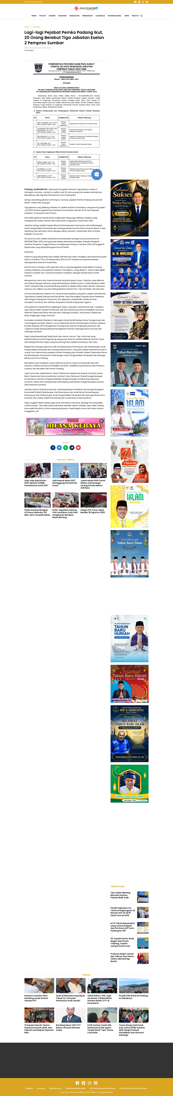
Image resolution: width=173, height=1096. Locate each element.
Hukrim (52, 16)
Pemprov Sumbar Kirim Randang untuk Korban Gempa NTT (36, 998)
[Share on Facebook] (52, 447)
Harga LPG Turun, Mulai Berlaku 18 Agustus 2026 (93, 511)
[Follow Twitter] (139, 2)
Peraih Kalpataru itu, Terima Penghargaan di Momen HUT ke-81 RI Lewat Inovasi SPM (123, 912)
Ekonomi (62, 16)
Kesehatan (74, 16)
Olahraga (100, 16)
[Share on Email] (78, 447)
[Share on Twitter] (59, 447)
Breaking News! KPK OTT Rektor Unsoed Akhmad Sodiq (68, 1027)
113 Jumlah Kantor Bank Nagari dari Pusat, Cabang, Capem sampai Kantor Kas (122, 942)
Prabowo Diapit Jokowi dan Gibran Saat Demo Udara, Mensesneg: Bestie (122, 958)
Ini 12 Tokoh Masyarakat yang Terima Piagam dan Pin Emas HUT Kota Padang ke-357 (123, 927)
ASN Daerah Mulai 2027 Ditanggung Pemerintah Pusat (64, 483)
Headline (36, 27)
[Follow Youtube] (147, 2)
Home (26, 27)
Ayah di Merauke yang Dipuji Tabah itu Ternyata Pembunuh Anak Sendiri (70, 998)
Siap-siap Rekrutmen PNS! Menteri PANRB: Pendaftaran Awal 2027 (36, 483)
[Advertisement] (130, 63)
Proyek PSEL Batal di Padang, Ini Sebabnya (133, 997)
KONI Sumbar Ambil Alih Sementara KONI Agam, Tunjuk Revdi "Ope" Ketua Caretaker (100, 1029)
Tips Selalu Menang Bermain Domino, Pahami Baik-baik (120, 895)
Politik (42, 16)
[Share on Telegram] (71, 447)
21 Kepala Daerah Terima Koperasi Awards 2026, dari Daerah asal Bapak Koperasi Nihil (38, 1029)
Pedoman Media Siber (75, 1088)
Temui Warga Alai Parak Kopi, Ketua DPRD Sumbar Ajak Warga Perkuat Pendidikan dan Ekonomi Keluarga (132, 1030)
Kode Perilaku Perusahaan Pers (133, 1088)
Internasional (114, 16)
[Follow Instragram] (89, 1083)
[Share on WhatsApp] (65, 447)
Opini (126, 16)
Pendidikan (87, 16)
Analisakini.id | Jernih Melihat (85, 1092)
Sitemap (41, 1088)
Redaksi (29, 1088)
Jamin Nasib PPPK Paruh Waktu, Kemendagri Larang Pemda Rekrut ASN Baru (93, 484)
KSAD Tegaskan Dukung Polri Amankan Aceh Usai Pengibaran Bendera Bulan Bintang (65, 514)
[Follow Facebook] (135, 2)
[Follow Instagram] (143, 2)
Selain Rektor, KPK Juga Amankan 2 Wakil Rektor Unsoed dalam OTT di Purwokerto (99, 999)
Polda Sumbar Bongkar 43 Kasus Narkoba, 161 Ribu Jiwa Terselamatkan (37, 512)
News (34, 16)
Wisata (135, 16)
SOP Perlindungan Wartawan (103, 1088)
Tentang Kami (55, 1088)
